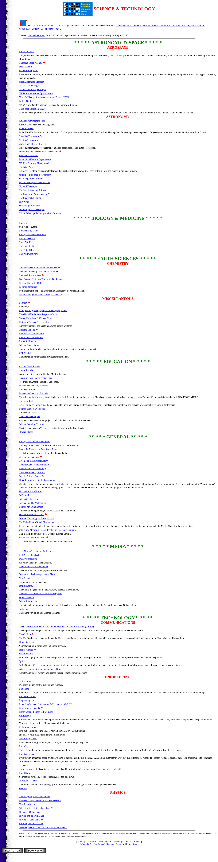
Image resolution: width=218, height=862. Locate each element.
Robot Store (24, 773)
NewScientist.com (27, 804)
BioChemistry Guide (28, 230)
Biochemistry (25, 223)
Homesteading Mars (28, 70)
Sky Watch (24, 201)
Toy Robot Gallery (28, 780)
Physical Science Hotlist (30, 491)
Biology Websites (27, 238)
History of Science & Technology (34, 322)
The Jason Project (27, 401)
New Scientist (25, 578)
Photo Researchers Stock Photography (37, 480)
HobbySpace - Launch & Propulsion (36, 712)
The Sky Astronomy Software (33, 190)
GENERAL (24, 29)
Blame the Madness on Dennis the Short (38, 449)
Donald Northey (36, 35)
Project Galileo (26, 101)
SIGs (128, 841)
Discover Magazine (28, 559)
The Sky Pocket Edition (30, 198)
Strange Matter (26, 432)
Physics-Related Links (29, 819)
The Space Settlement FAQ (32, 109)
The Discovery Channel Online (33, 566)
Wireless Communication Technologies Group (40, 669)
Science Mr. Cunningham (31, 507)
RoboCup (23, 746)
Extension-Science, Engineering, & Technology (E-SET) (45, 704)
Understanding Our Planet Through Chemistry (40, 294)
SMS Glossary (26, 653)
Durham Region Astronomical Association (39, 151)
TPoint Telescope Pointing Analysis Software (40, 213)
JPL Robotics (25, 715)
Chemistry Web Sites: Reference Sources (38, 267)
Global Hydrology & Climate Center (36, 318)
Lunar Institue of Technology (32, 468)
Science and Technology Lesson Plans (37, 574)
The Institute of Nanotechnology (34, 464)
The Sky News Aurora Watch (33, 194)
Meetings (118, 841)
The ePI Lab (25, 634)
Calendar (85, 844)
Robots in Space (26, 754)
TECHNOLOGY (53, 29)
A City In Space (26, 51)
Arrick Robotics (26, 681)
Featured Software (115, 844)
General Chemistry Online (31, 283)
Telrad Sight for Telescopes (31, 209)
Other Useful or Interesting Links (35, 808)
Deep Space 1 (25, 66)
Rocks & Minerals (27, 341)
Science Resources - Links (31, 514)
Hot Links (132, 844)
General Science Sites (29, 457)
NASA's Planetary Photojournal (34, 163)
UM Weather (25, 353)
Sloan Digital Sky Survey (31, 178)
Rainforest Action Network (31, 333)
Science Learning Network (31, 424)
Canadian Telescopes (29, 136)
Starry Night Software (29, 205)
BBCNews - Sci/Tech (29, 555)
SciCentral (24, 495)
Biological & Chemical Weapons (34, 441)
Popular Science (26, 597)
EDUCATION (197, 25)
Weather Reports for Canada (32, 537)
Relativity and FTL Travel (31, 823)
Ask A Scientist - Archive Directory (35, 378)
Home (80, 841)
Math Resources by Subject (32, 472)
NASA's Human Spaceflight (32, 89)
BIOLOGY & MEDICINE (155, 25)
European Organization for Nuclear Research (40, 800)
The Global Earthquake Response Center (38, 314)
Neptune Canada (27, 329)
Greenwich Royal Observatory (33, 461)
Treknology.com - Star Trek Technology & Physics (43, 827)
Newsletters (98, 844)
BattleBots (24, 688)
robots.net (23, 765)
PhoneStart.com (26, 642)
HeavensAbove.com (28, 155)
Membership (105, 841)
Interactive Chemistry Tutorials (33, 385)
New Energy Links (28, 738)
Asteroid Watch (26, 128)
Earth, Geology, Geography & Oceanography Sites (43, 310)
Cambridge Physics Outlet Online (34, 796)
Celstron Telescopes (28, 140)
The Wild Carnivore (28, 254)
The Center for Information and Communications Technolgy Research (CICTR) (56, 626)
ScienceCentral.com (28, 499)
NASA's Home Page (29, 85)
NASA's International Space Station (36, 93)
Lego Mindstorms (27, 727)
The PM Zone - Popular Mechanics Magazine (40, 593)
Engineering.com (27, 700)
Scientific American (28, 601)
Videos (137, 841)
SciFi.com (23, 609)
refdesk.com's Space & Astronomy (35, 174)
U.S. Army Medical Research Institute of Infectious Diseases (47, 530)
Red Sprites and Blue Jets (31, 337)
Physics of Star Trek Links (31, 816)
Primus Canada (26, 649)
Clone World (25, 242)
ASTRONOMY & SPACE (128, 25)
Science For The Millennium (32, 503)
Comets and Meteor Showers (32, 144)
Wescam (23, 788)
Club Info (91, 841)
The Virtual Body (27, 250)
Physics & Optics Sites (29, 812)
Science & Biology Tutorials (32, 408)
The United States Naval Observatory (36, 522)
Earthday (23, 302)
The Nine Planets (27, 167)
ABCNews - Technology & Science (36, 551)
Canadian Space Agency (31, 63)
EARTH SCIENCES (179, 25)
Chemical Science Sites (30, 275)
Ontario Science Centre (30, 476)
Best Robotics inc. (27, 696)
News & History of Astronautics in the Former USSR (44, 97)
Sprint (22, 661)
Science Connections (29, 345)
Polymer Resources (28, 287)
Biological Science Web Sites (32, 234)
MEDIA (35, 29)
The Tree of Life (26, 246)
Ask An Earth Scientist (29, 366)
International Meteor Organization (35, 159)
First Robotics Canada (29, 708)
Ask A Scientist (26, 370)
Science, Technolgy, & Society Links (36, 518)
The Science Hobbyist (29, 416)
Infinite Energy (26, 586)
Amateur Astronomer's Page (32, 121)
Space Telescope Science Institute (34, 182)
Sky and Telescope (28, 186)
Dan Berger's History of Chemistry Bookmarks (41, 279)
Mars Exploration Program (31, 82)
